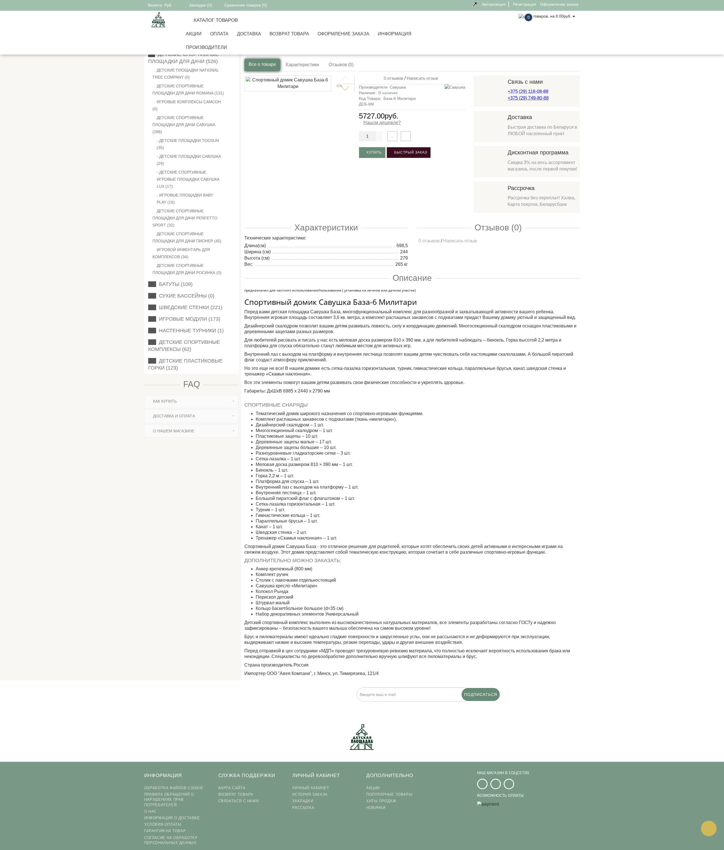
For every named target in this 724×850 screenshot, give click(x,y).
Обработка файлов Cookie (173, 788)
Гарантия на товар (165, 831)
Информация (394, 33)
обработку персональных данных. (334, 705)
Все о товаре (262, 64)
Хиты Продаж (381, 801)
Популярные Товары (389, 794)
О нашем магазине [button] (173, 431)
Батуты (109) (174, 284)
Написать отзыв (422, 78)
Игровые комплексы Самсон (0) (186, 105)
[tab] (191, 401)
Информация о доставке (172, 818)
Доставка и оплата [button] (173, 416)
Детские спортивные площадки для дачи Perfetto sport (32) (184, 218)
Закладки (302, 801)
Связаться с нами (238, 801)
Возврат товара (289, 33)
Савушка (398, 87)
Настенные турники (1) (190, 330)
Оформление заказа (343, 33)
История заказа (309, 794)
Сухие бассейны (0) (185, 296)
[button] (345, 88)
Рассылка (303, 808)
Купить (373, 152)
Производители (206, 47)
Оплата (219, 33)
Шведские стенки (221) (189, 307)
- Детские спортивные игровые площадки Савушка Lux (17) (188, 179)
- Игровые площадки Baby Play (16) (185, 198)
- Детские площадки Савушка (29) (189, 160)
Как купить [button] (164, 401)
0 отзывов (392, 78)
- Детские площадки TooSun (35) (188, 144)
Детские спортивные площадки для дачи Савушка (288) (183, 124)
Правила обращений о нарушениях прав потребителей (169, 799)
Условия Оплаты (162, 824)
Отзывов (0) (341, 64)
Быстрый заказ (410, 152)
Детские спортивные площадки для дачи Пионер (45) (186, 237)
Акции (194, 33)
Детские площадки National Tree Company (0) (185, 73)
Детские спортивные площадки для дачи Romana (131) (188, 89)
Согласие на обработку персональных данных (170, 840)
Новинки (375, 808)
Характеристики (302, 64)
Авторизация (494, 4)
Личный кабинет (310, 788)
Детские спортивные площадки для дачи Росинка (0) (186, 269)
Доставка (249, 33)
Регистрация (524, 4)
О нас (150, 811)
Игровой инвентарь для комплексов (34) (181, 253)
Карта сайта (232, 788)
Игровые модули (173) (188, 319)
